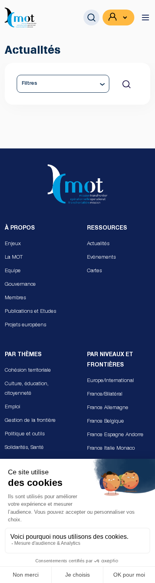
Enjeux (13, 244)
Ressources (107, 228)
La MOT (14, 257)
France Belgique (105, 421)
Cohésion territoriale (28, 370)
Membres (15, 298)
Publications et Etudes (30, 311)
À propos (20, 228)
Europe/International (110, 381)
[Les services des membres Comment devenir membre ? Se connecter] (118, 17)
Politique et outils (25, 434)
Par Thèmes (23, 355)
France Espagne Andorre (115, 435)
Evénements (101, 257)
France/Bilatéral (104, 394)
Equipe (13, 271)
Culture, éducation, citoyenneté (26, 389)
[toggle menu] (145, 17)
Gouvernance (20, 284)
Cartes (94, 271)
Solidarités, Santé (24, 447)
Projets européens (25, 325)
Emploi (12, 407)
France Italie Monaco (111, 448)
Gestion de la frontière (30, 420)
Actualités (98, 244)
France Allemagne (107, 408)
